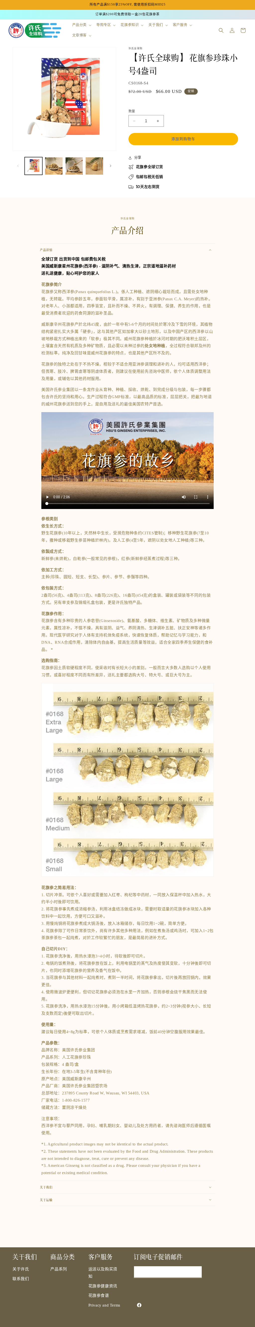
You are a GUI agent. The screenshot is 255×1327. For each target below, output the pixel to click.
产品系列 (58, 1269)
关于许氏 (20, 1269)
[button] (81, 25)
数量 (131, 111)
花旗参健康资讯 (102, 1286)
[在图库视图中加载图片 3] (74, 166)
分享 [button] (137, 158)
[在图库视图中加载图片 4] (94, 166)
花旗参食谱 (98, 1296)
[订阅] (196, 1272)
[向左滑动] (17, 165)
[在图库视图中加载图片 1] (33, 166)
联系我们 (20, 1279)
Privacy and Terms (104, 1305)
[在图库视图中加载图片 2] (54, 166)
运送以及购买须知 (102, 1273)
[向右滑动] (110, 165)
